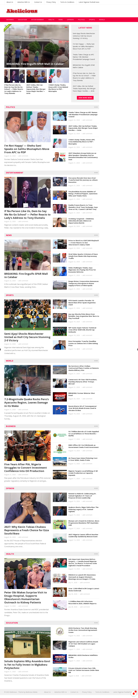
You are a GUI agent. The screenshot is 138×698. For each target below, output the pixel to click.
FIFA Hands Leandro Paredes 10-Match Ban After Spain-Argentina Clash (82, 302)
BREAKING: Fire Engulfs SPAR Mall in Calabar (26, 275)
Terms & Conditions (67, 2)
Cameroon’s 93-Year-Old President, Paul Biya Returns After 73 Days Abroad (82, 381)
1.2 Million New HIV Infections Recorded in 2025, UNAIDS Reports (82, 602)
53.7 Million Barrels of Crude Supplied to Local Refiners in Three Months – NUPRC (83, 433)
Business (10, 20)
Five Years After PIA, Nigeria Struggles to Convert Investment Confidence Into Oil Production (25, 467)
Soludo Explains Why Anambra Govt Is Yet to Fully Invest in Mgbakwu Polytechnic (27, 664)
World (102, 20)
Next (67, 46)
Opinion (70, 20)
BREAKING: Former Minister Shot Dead (81, 394)
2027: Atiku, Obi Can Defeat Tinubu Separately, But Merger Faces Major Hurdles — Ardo (36, 89)
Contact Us (38, 2)
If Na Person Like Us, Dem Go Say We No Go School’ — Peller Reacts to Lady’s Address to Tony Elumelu (13, 89)
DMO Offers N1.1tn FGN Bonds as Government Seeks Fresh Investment (83, 446)
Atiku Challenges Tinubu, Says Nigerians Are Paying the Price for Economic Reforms (82, 270)
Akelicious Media (31, 692)
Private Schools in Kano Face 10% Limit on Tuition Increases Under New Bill (83, 670)
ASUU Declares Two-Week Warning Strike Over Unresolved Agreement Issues (82, 630)
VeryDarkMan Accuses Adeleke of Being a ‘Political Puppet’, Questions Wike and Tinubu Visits (82, 193)
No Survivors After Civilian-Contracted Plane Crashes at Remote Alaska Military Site (83, 368)
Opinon (10, 488)
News (60, 20)
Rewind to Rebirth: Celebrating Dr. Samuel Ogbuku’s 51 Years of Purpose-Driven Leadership (82, 496)
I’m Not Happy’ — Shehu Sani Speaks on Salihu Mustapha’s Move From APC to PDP (83, 46)
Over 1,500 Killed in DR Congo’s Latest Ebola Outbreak (83, 589)
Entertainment (37, 20)
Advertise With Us (23, 2)
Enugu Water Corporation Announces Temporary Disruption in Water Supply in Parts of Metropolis (83, 283)
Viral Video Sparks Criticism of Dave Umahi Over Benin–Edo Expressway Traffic (83, 256)
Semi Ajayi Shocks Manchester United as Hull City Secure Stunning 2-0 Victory (51, 62)
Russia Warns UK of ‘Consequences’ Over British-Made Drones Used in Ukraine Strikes (82, 408)
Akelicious (13, 692)
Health (51, 20)
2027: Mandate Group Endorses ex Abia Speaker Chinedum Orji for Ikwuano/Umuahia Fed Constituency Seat (83, 156)
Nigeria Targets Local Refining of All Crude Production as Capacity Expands (83, 473)
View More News (85, 98)
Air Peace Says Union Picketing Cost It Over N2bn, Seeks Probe (82, 459)
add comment (23, 156)
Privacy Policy (51, 2)
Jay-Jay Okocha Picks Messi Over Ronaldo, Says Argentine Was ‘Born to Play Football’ (83, 316)
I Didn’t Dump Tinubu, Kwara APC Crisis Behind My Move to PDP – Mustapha (58, 88)
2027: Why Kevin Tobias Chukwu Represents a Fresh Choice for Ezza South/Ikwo (26, 530)
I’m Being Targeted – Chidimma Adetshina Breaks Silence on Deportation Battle (81, 221)
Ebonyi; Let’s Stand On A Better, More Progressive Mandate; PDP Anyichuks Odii (83, 523)
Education (22, 20)
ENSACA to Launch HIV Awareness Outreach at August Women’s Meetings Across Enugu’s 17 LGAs (82, 577)
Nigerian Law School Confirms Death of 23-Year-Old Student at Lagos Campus (83, 644)
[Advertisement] (94, 11)
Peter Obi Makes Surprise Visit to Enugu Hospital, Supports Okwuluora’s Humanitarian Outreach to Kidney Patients (25, 597)
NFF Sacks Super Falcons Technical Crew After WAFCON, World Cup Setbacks (82, 330)
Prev (6, 46)
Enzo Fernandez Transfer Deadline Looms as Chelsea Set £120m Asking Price (83, 343)
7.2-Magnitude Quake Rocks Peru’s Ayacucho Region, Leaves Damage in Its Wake (26, 402)
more (96, 107)
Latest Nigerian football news (89, 2)
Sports (92, 20)
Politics (81, 20)
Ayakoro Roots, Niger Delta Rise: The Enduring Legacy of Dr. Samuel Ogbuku (83, 509)
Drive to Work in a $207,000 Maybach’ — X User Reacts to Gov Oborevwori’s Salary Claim (83, 242)
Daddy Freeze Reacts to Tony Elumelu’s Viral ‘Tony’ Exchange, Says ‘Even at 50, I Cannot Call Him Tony (83, 207)
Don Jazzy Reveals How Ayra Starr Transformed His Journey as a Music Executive (83, 180)
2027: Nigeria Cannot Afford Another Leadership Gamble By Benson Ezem (83, 535)
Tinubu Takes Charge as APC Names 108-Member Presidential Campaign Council (84, 56)
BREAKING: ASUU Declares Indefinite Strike (83, 656)
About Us (10, 2)
